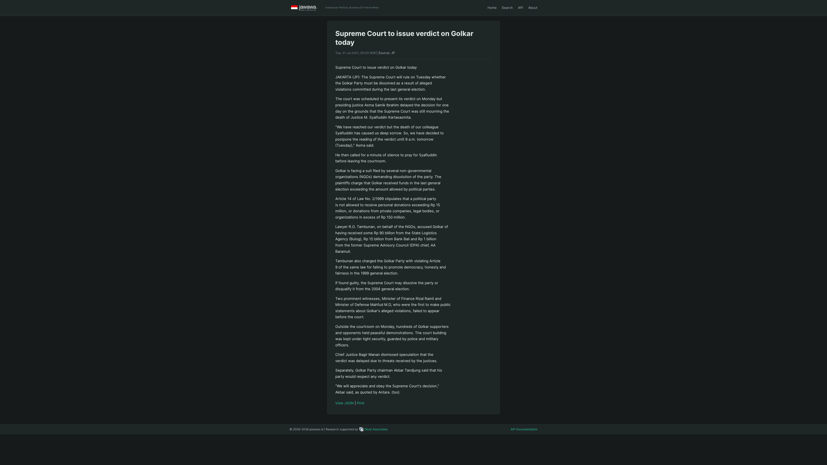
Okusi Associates (376, 429)
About (533, 8)
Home (492, 8)
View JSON (344, 403)
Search (507, 8)
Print (360, 403)
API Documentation (524, 429)
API (520, 8)
